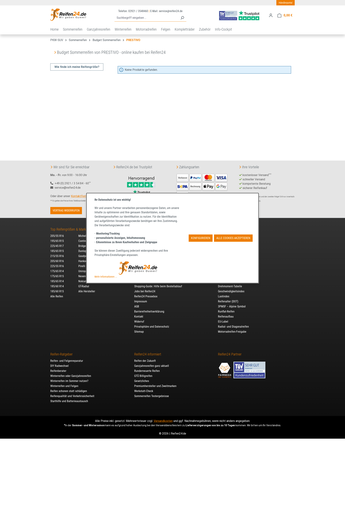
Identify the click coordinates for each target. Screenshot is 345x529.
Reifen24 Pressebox (145, 296)
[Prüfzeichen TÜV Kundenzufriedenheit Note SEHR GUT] (249, 368)
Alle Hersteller (86, 291)
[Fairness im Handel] (225, 368)
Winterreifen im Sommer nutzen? (69, 381)
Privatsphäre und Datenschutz (151, 326)
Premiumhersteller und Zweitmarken (155, 386)
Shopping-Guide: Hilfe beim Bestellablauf (158, 286)
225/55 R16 (57, 266)
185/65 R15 (57, 251)
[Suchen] (182, 18)
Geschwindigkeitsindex (231, 291)
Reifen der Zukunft (145, 361)
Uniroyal (83, 271)
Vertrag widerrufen (66, 210)
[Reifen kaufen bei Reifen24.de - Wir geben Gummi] (68, 14)
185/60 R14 (57, 286)
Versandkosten (163, 421)
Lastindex (223, 296)
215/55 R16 (57, 256)
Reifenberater (58, 371)
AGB (136, 306)
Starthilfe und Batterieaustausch (69, 401)
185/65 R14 (57, 281)
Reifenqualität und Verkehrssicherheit (72, 396)
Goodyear (83, 256)
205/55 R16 (57, 236)
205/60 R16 (57, 261)
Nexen (82, 276)
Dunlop (82, 251)
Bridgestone (85, 246)
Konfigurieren (200, 238)
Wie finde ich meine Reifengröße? (76, 67)
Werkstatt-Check (143, 391)
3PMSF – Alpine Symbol (232, 306)
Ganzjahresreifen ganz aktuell (151, 366)
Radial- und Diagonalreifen (233, 326)
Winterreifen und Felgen (64, 386)
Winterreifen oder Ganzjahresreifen (70, 376)
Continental (85, 241)
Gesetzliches (141, 381)
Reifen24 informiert (147, 354)
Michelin (83, 236)
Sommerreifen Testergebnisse (151, 396)
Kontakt (138, 316)
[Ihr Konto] (270, 15)
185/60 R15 (57, 291)
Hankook (83, 261)
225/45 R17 (57, 246)
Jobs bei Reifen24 (144, 291)
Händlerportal (285, 2)
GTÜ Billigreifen (143, 376)
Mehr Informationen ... (106, 276)
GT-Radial (83, 286)
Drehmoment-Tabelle (230, 286)
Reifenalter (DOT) (228, 301)
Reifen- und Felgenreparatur (66, 361)
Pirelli (81, 266)
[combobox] (146, 18)
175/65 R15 (57, 276)
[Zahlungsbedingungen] (202, 186)
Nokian (82, 281)
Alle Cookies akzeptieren (233, 238)
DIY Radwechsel (59, 366)
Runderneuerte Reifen (147, 371)
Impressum (140, 301)
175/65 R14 (57, 271)
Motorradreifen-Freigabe (232, 331)
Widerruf (139, 321)
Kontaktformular (81, 196)
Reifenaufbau (226, 316)
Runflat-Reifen (226, 311)
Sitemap (139, 331)
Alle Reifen (56, 296)
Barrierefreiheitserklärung (149, 311)
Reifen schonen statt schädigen (68, 391)
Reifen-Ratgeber (61, 354)
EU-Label (223, 321)
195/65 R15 (57, 241)
